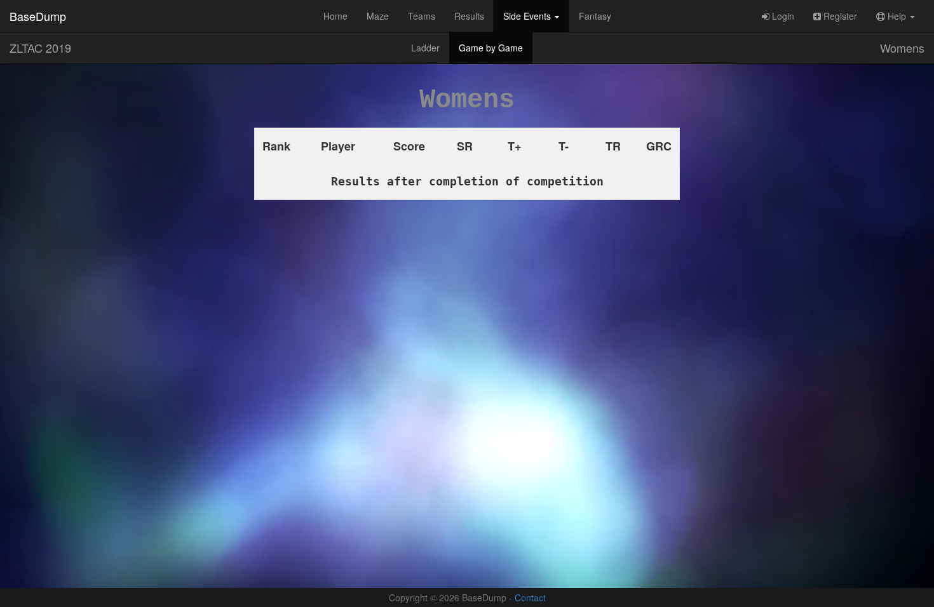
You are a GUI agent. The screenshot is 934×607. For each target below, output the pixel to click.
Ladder (425, 47)
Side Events (528, 16)
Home (335, 16)
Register (839, 16)
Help (897, 16)
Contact (530, 597)
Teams (421, 16)
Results (469, 16)
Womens (902, 47)
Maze (378, 16)
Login (781, 16)
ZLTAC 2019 (40, 47)
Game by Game (491, 47)
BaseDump (38, 16)
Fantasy (595, 16)
